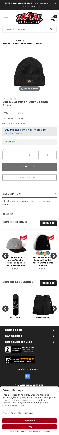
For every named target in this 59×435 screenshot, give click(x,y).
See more (48, 223)
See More (48, 282)
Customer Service (18, 342)
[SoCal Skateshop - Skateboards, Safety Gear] (29, 18)
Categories (13, 336)
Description (11, 193)
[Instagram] (27, 376)
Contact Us (14, 330)
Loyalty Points (13, 133)
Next (53, 256)
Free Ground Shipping (18, 3)
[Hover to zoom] (29, 71)
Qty (4, 149)
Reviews (8, 214)
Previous (5, 256)
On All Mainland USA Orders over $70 (38, 5)
